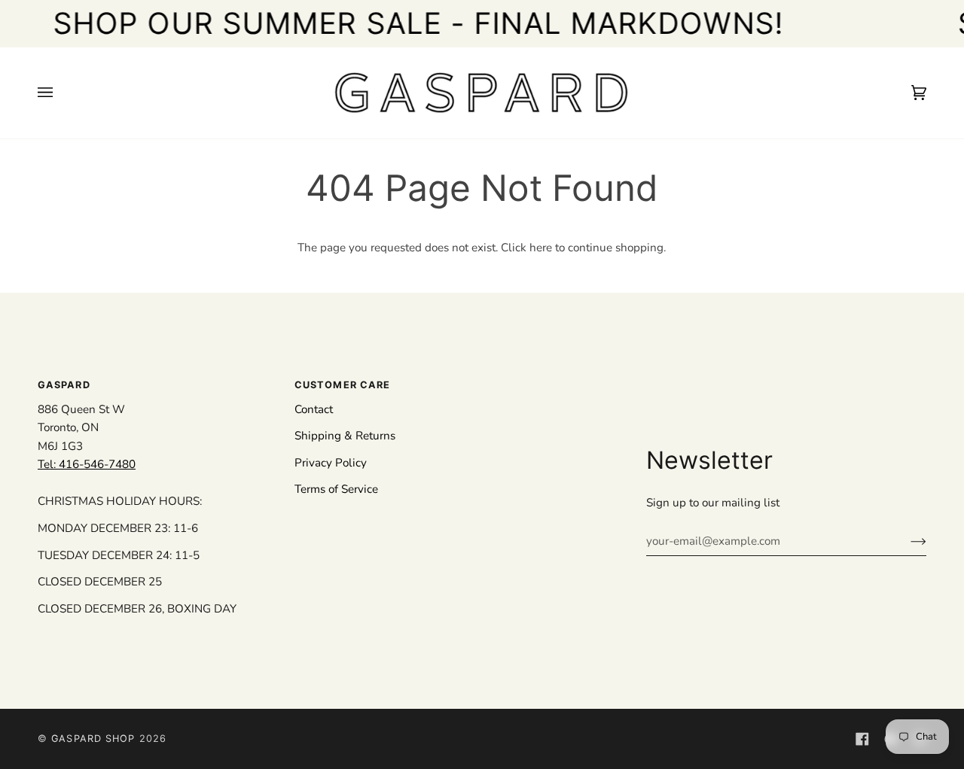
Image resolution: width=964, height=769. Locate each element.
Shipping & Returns (344, 435)
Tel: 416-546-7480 (87, 464)
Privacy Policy (330, 462)
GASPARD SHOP (93, 738)
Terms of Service (336, 489)
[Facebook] (862, 739)
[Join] (906, 541)
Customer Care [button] (342, 385)
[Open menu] (60, 92)
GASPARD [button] (64, 385)
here (540, 247)
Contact (313, 409)
